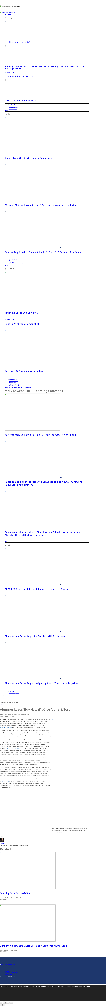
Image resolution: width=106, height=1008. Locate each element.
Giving (11, 260)
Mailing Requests (14, 693)
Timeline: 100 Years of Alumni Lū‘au (22, 100)
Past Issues (12, 106)
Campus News (13, 259)
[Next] (3, 1005)
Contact (8, 689)
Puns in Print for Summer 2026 (19, 76)
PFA (6, 541)
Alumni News (12, 378)
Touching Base (21, 897)
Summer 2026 (14, 897)
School (7, 110)
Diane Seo (2, 843)
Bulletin (8, 14)
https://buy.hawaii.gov (6, 727)
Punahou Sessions (14, 384)
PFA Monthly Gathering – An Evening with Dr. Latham (35, 636)
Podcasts (11, 262)
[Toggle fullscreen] (7, 1003)
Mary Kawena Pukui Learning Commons (18, 387)
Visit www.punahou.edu (11, 972)
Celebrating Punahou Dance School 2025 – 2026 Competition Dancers (44, 252)
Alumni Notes (13, 109)
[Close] (1, 1003)
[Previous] (1, 1005)
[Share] (4, 1002)
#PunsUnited (3, 714)
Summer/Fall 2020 (24, 714)
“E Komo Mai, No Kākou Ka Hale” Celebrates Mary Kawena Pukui (41, 205)
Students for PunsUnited (13, 748)
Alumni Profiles (13, 107)
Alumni (7, 265)
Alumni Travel (13, 382)
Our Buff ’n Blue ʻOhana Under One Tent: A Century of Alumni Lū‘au (33, 945)
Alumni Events (3, 950)
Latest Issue (12, 104)
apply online (5, 781)
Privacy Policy (8, 974)
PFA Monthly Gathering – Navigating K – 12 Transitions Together (41, 683)
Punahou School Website (16, 263)
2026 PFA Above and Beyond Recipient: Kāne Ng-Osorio (36, 589)
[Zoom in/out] (11, 1003)
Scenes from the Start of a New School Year (29, 158)
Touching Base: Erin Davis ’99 (19, 42)
